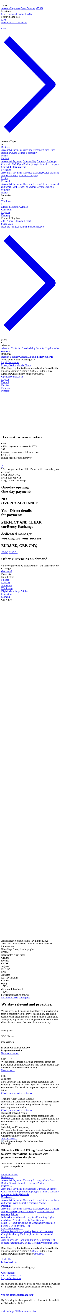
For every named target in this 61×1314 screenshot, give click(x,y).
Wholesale (6, 201)
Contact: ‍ (13, 167)
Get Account (14, 1278)
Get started (6, 571)
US (19, 1275)
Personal (5, 181)
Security (40, 348)
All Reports (24, 997)
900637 (34, 1251)
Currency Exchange (33, 150)
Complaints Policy (10, 1234)
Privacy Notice (8, 365)
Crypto (13, 152)
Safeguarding (29, 161)
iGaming (5, 215)
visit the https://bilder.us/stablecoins (18, 1311)
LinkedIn (31, 356)
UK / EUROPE (9, 1275)
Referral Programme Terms (45, 1242)
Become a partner (10, 356)
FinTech (5, 158)
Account (5, 8)
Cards (4, 14)
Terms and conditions (42, 1231)
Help (47, 348)
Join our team (9, 1138)
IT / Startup (7, 588)
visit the (17, 1294)
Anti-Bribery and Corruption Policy (18, 1240)
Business (5, 147)
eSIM (14, 187)
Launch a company (27, 152)
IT (2, 204)
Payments (15, 8)
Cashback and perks (18, 14)
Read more (8, 1070)
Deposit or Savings (27, 187)
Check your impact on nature (16, 1093)
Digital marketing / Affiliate (14, 206)
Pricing (4, 155)
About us (5, 348)
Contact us (16, 348)
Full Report (7, 679)
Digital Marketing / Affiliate (15, 591)
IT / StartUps (29, 1220)
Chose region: (8, 1272)
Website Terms (24, 365)
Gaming (40, 1220)
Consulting (6, 209)
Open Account (8, 376)
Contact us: (15, 1194)
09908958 (39, 1253)
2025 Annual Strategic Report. (30, 616)
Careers (23, 356)
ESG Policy (25, 1242)
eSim (30, 14)
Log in (19, 376)
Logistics (5, 212)
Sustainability (28, 348)
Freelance (6, 169)
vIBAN (39, 8)
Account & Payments (11, 150)
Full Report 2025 (9, 997)
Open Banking (27, 8)
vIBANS (12, 164)
